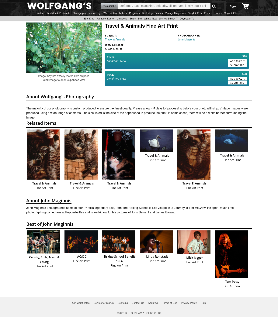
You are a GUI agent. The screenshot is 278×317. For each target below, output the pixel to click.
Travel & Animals (115, 39)
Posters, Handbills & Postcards (53, 13)
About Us (153, 302)
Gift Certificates (81, 302)
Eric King (89, 18)
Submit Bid (136, 18)
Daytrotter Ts (187, 18)
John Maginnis (186, 39)
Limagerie (122, 18)
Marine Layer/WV (98, 13)
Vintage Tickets (118, 13)
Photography (79, 13)
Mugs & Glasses (233, 13)
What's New (150, 18)
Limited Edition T (168, 18)
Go (213, 6)
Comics (208, 13)
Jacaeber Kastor (105, 18)
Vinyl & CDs (195, 13)
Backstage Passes (152, 13)
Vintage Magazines (175, 13)
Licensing (122, 302)
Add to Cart (237, 61)
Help (203, 302)
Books (218, 13)
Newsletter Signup (103, 302)
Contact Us (138, 302)
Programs (134, 13)
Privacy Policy (189, 302)
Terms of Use (169, 302)
